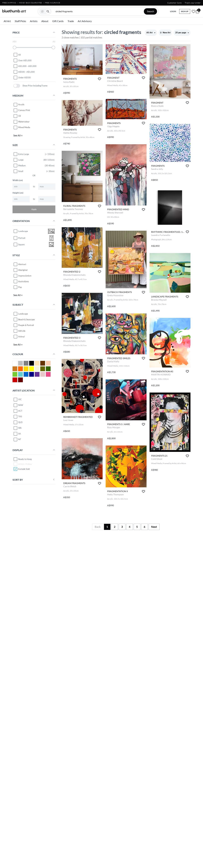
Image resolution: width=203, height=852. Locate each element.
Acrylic (21, 104)
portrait (21, 238)
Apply (34, 209)
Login (173, 11)
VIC (20, 399)
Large (20, 159)
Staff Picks (20, 21)
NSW (20, 405)
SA (19, 433)
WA (20, 428)
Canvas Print (24, 110)
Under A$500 (24, 77)
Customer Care (174, 3)
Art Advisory (85, 21)
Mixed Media (24, 127)
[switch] (16, 86)
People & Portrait (26, 325)
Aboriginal (22, 270)
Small (20, 171)
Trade (71, 21)
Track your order (193, 3)
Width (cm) (18, 180)
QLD (20, 422)
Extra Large (23, 154)
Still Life (21, 330)
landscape (23, 231)
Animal (21, 336)
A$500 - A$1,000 (26, 71)
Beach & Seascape (26, 319)
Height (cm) (18, 192)
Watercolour (23, 121)
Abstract (22, 264)
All (19, 54)
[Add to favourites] (99, 78)
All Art (7, 21)
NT (19, 439)
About (44, 21)
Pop (20, 287)
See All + (18, 135)
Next (154, 526)
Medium (22, 165)
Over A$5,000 (25, 60)
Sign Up (184, 11)
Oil (19, 116)
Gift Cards (58, 21)
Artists (33, 21)
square (21, 244)
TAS (20, 416)
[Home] (14, 11)
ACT (20, 411)
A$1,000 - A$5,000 (27, 66)
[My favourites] (193, 11)
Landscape (23, 313)
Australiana (23, 281)
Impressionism (24, 275)
